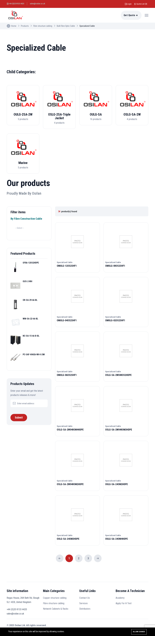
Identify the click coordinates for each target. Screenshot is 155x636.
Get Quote (129, 15)
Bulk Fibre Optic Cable (66, 26)
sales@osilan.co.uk (37, 3)
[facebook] (132, 626)
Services (83, 603)
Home (13, 26)
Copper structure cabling (54, 597)
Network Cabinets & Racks (55, 608)
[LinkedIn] (139, 626)
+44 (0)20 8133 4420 (16, 3)
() (141, 4)
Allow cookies (139, 632)
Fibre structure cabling (42, 26)
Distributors (84, 608)
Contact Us (84, 597)
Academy (120, 597)
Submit (19, 417)
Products (25, 26)
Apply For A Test (124, 603)
